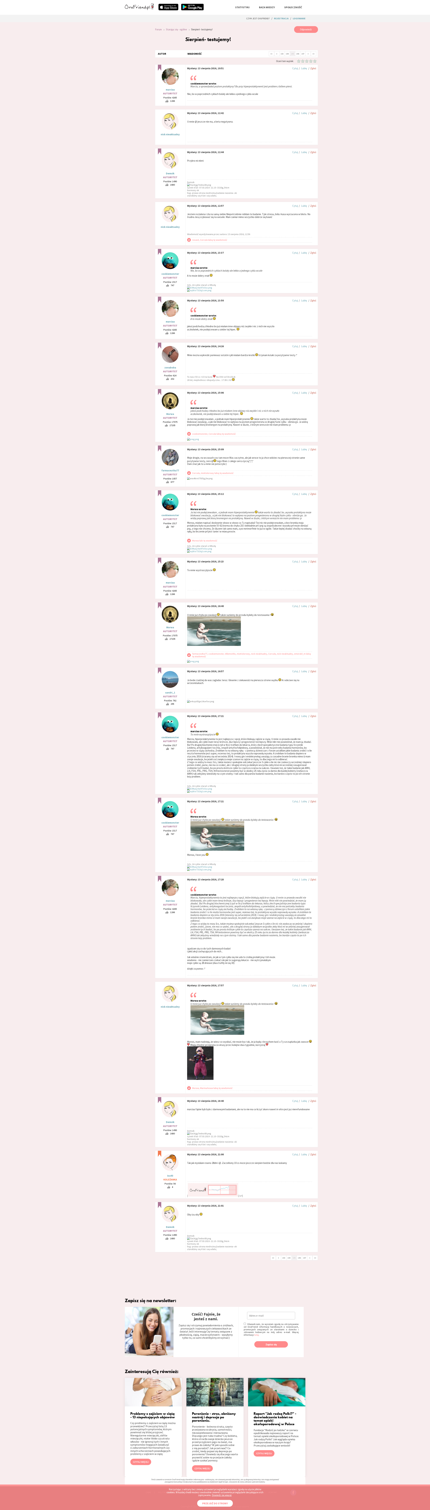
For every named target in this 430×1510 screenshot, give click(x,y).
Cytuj (295, 68)
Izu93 (170, 1175)
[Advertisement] (137, 71)
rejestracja (281, 18)
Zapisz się (271, 1344)
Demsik (170, 173)
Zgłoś (313, 68)
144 (287, 53)
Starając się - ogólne (176, 29)
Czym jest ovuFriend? (258, 18)
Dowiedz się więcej (221, 1495)
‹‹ (271, 53)
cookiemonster (170, 273)
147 (302, 53)
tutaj (256, 1334)
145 (292, 53)
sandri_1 (170, 692)
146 (297, 53)
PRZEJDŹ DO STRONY (215, 1503)
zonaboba (170, 367)
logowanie (299, 18)
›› (313, 53)
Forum (158, 29)
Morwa (170, 414)
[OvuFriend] (139, 9)
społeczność (293, 7)
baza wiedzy (267, 7)
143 (282, 53)
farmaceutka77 (170, 470)
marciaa (170, 89)
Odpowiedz (306, 29)
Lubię (304, 68)
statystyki (242, 7)
